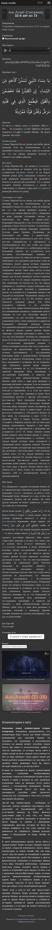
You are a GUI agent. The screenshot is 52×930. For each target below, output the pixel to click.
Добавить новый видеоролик (14, 646)
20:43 (18, 431)
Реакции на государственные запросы (21, 919)
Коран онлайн (8, 2)
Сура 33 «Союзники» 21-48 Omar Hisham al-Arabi (26, 679)
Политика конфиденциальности (31, 920)
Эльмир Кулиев (9, 141)
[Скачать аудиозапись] (49, 48)
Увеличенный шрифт (15, 38)
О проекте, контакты (26, 916)
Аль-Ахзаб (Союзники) (25, 12)
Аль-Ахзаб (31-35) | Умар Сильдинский (26, 712)
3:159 (43, 416)
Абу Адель (7, 162)
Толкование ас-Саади (12, 197)
